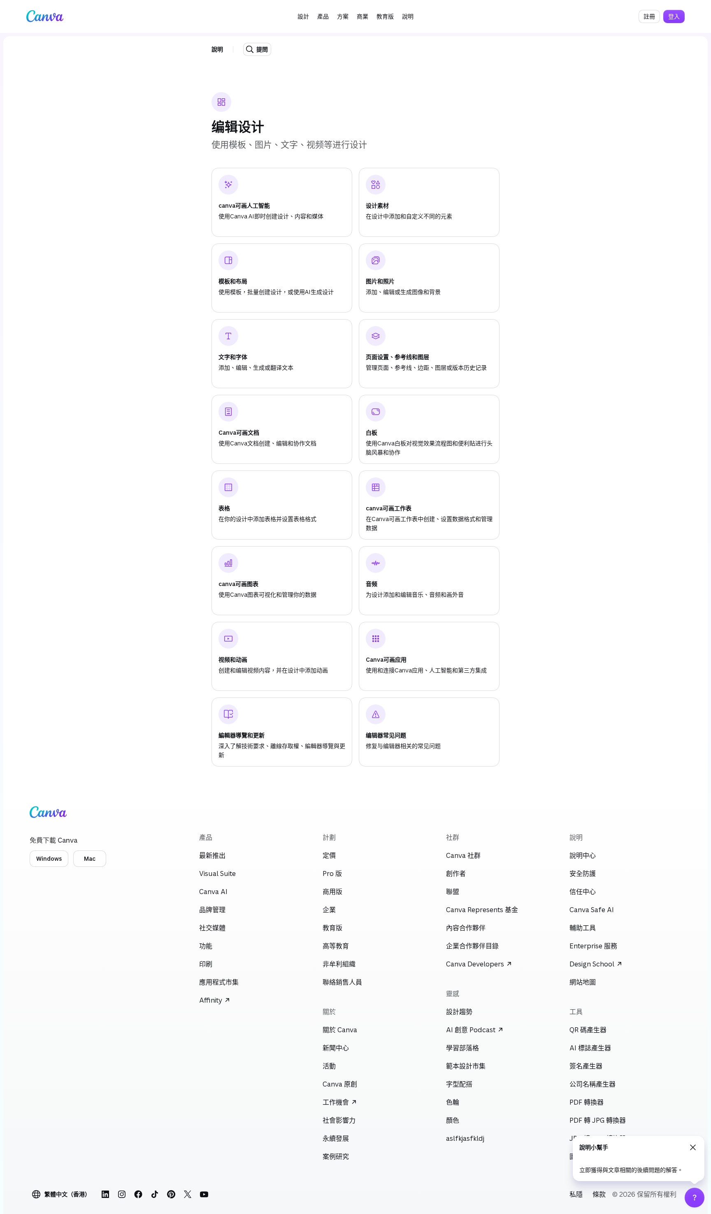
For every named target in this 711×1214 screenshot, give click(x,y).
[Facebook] (138, 1194)
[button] (303, 16)
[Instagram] (121, 1194)
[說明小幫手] (694, 1197)
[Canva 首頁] (44, 16)
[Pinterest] (171, 1194)
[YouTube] (204, 1194)
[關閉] (693, 1147)
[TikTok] (154, 1194)
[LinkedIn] (105, 1194)
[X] (187, 1194)
